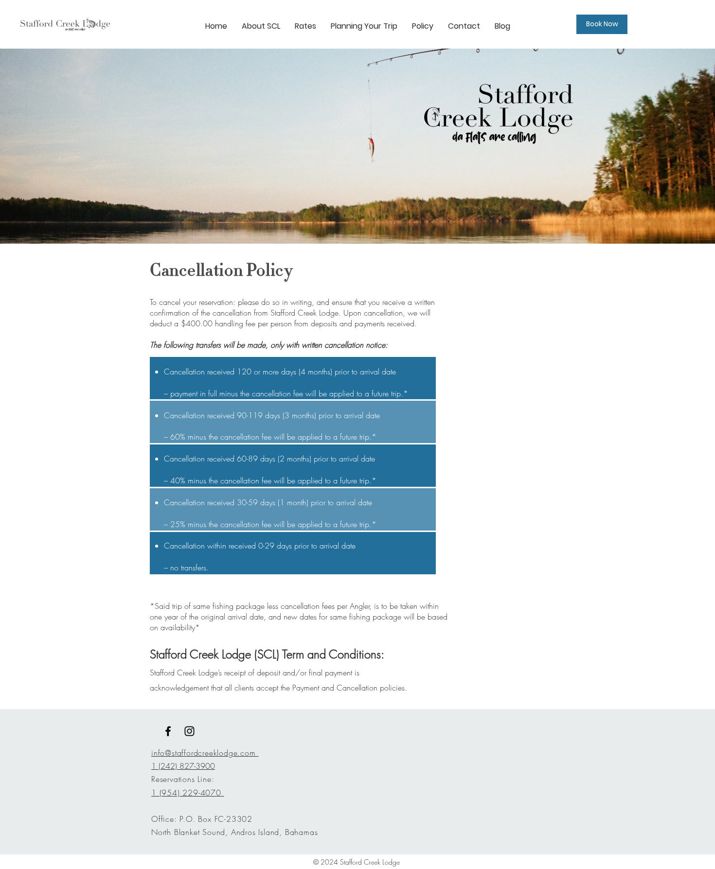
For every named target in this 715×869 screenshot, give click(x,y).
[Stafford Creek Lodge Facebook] (168, 731)
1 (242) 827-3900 (183, 766)
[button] (364, 26)
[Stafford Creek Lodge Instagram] (189, 731)
